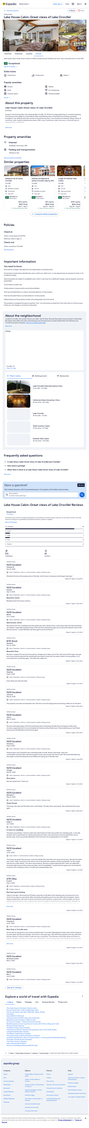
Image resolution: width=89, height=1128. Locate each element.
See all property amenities (12, 158)
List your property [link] (8, 1081)
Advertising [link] (6, 1095)
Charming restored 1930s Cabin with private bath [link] (23, 1018)
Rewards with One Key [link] (31, 1107)
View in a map (11, 368)
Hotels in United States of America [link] (32, 1080)
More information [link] (11, 523)
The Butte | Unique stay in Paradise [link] (18, 1028)
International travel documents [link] (77, 1093)
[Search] (82, 494)
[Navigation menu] (85, 4)
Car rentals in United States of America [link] (33, 1099)
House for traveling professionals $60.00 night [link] (22, 1045)
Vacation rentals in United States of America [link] (34, 1085)
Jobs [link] (4, 1078)
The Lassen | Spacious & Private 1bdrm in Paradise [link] (23, 1036)
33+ (81, 48)
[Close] (85, 1118)
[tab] (19, 376)
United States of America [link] (23, 1053)
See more (8, 127)
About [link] (5, 1074)
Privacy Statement (64, 1120)
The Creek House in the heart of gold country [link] (22, 1008)
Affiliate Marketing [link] (8, 1099)
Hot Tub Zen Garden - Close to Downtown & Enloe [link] (24, 1022)
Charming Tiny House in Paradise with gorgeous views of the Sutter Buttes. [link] (32, 1030)
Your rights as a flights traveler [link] (76, 1097)
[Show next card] (85, 188)
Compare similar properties (46, 214)
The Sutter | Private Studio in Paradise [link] (19, 1039)
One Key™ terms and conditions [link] (55, 1085)
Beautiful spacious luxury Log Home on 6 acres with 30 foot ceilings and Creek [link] (33, 1024)
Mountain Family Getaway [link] (15, 1026)
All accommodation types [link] (32, 1104)
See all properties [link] (13, 11)
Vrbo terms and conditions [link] (54, 1088)
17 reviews (10, 514)
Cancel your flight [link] (73, 1083)
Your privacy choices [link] (52, 1095)
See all (6, 98)
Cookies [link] (48, 1078)
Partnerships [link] (7, 1085)
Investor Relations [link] (8, 1092)
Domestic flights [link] (30, 1095)
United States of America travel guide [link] (34, 1075)
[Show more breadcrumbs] (6, 1053)
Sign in (79, 4)
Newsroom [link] (6, 1088)
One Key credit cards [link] (31, 1111)
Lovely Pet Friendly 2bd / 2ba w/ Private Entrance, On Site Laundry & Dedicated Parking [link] (36, 1038)
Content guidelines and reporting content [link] (53, 1099)
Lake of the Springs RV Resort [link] (16, 1043)
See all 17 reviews (9, 67)
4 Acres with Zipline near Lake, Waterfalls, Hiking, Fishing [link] (26, 1012)
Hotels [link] (12, 1053)
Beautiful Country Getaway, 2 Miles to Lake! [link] (21, 1020)
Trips (67, 4)
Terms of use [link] (50, 1081)
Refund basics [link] (72, 1086)
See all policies (9, 250)
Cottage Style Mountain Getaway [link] (18, 1032)
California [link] (35, 1053)
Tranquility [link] (10, 1014)
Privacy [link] (48, 1074)
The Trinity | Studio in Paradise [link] (17, 1041)
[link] (81, 10)
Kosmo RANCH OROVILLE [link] (15, 1016)
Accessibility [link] (50, 1092)
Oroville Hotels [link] (44, 1053)
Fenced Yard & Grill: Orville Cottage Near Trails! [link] (22, 1010)
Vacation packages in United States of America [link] (33, 1091)
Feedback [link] (6, 1102)
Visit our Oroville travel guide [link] (36, 323)
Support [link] (70, 1074)
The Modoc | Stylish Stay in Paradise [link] (19, 1034)
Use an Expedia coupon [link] (75, 1090)
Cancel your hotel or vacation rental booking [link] (76, 1078)
